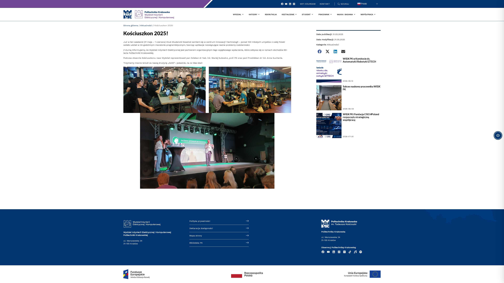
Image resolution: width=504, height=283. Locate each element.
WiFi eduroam (308, 4)
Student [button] (306, 14)
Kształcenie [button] (288, 14)
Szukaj (345, 4)
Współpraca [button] (367, 14)
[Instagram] (294, 4)
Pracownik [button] (323, 14)
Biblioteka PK (196, 243)
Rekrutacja (271, 14)
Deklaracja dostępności (201, 228)
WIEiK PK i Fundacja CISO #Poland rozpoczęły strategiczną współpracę (361, 117)
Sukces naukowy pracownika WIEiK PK (361, 88)
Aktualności (146, 25)
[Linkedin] (290, 4)
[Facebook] (282, 4)
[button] (319, 51)
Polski (364, 4)
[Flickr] (344, 252)
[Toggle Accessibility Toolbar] (498, 135)
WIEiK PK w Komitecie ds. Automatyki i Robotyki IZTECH (359, 60)
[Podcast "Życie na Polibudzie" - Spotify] (360, 252)
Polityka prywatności (199, 221)
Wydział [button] (237, 14)
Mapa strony (195, 235)
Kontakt (325, 4)
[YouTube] (286, 4)
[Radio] (355, 252)
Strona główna (130, 25)
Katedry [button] (253, 14)
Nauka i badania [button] (345, 14)
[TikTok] (349, 252)
